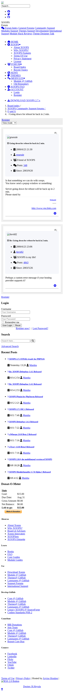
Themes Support (27, 30)
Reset (18, 325)
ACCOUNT (17, 89)
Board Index (20, 67)
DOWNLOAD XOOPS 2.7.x (25, 100)
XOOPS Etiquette (16, 539)
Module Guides (15, 560)
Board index (13, 105)
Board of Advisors (16, 531)
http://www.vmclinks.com (44, 208)
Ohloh (10, 665)
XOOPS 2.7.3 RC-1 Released (21, 409)
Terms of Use (7, 678)
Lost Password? (40, 328)
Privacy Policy (23, 678)
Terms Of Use (20, 55)
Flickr (10, 659)
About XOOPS (21, 47)
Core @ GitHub (15, 598)
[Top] (55, 213)
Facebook (12, 653)
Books (10, 551)
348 (25, 165)
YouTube (11, 662)
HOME (14, 41)
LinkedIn (11, 656)
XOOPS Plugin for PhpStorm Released (26, 396)
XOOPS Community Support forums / (26, 108)
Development (42, 30)
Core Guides (13, 557)
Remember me (11, 322)
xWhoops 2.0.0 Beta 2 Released (22, 434)
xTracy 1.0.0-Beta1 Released (21, 447)
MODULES (17, 78)
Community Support (45, 28)
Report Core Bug (15, 641)
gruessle (20, 154)
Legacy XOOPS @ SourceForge (23, 609)
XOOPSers (13, 536)
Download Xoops (16, 572)
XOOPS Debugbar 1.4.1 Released (23, 422)
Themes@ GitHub (16, 577)
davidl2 (19, 252)
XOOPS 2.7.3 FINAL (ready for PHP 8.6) (27, 359)
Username (6, 309)
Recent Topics (21, 69)
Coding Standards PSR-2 (19, 612)
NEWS (14, 72)
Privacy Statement (22, 58)
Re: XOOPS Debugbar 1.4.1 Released (25, 371)
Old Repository (21, 84)
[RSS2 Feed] (10, 681)
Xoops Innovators (16, 533)
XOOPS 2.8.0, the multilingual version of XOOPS (30, 459)
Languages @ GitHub (18, 580)
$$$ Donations (14, 624)
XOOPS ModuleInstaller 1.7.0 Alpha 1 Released (30, 472)
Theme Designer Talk (43, 33)
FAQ (9, 554)
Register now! (23, 328)
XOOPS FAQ (17, 86)
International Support (17, 586)
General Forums (26, 28)
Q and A (11, 111)
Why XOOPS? (21, 50)
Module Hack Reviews (21, 33)
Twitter (10, 667)
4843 (25, 262)
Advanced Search (10, 346)
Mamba (33, 365)
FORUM (15, 64)
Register (18, 95)
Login (17, 92)
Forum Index (11, 28)
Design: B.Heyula (32, 686)
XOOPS (14, 44)
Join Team (12, 627)
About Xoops (14, 525)
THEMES (15, 75)
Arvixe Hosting (50, 678)
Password (6, 316)
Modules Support (9, 30)
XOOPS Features (22, 53)
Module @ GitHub (23, 81)
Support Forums (15, 583)
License (17, 61)
